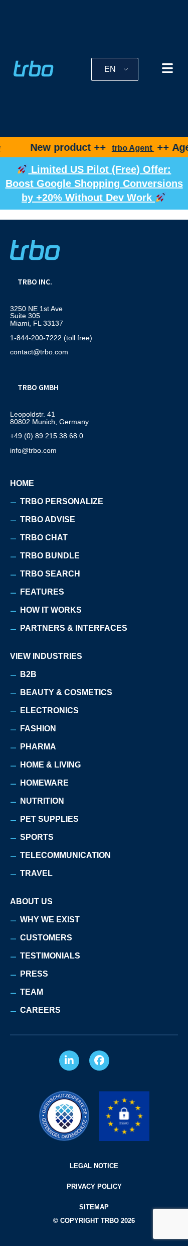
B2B (28, 674)
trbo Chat (44, 537)
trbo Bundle (50, 555)
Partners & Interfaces (73, 628)
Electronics (49, 710)
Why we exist (50, 919)
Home (22, 483)
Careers (40, 1010)
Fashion (38, 728)
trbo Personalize (61, 501)
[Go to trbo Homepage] (34, 68)
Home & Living (50, 764)
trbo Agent (124, 148)
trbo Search (50, 573)
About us (31, 901)
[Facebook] (99, 1060)
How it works (51, 610)
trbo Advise (47, 519)
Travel (36, 873)
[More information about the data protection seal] (64, 1116)
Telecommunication (65, 855)
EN (110, 69)
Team (31, 992)
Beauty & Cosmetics (66, 692)
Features (42, 592)
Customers (46, 937)
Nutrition (42, 801)
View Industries (46, 656)
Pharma (38, 746)
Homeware (44, 783)
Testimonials (50, 955)
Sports (37, 837)
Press (34, 974)
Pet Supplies (49, 819)
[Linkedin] (69, 1060)
